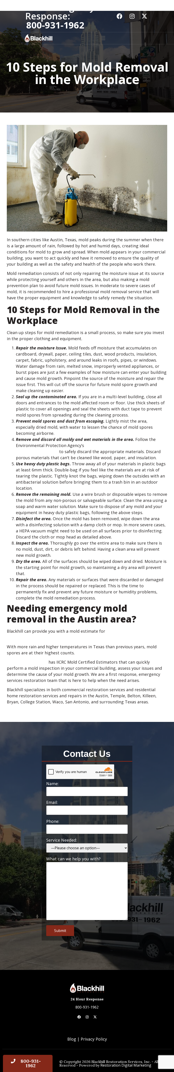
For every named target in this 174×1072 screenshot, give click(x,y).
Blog (71, 1039)
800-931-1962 (87, 1007)
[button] (103, 38)
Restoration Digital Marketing (125, 1065)
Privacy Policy (94, 1039)
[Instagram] (132, 16)
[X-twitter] (144, 16)
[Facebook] (119, 16)
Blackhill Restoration (27, 662)
